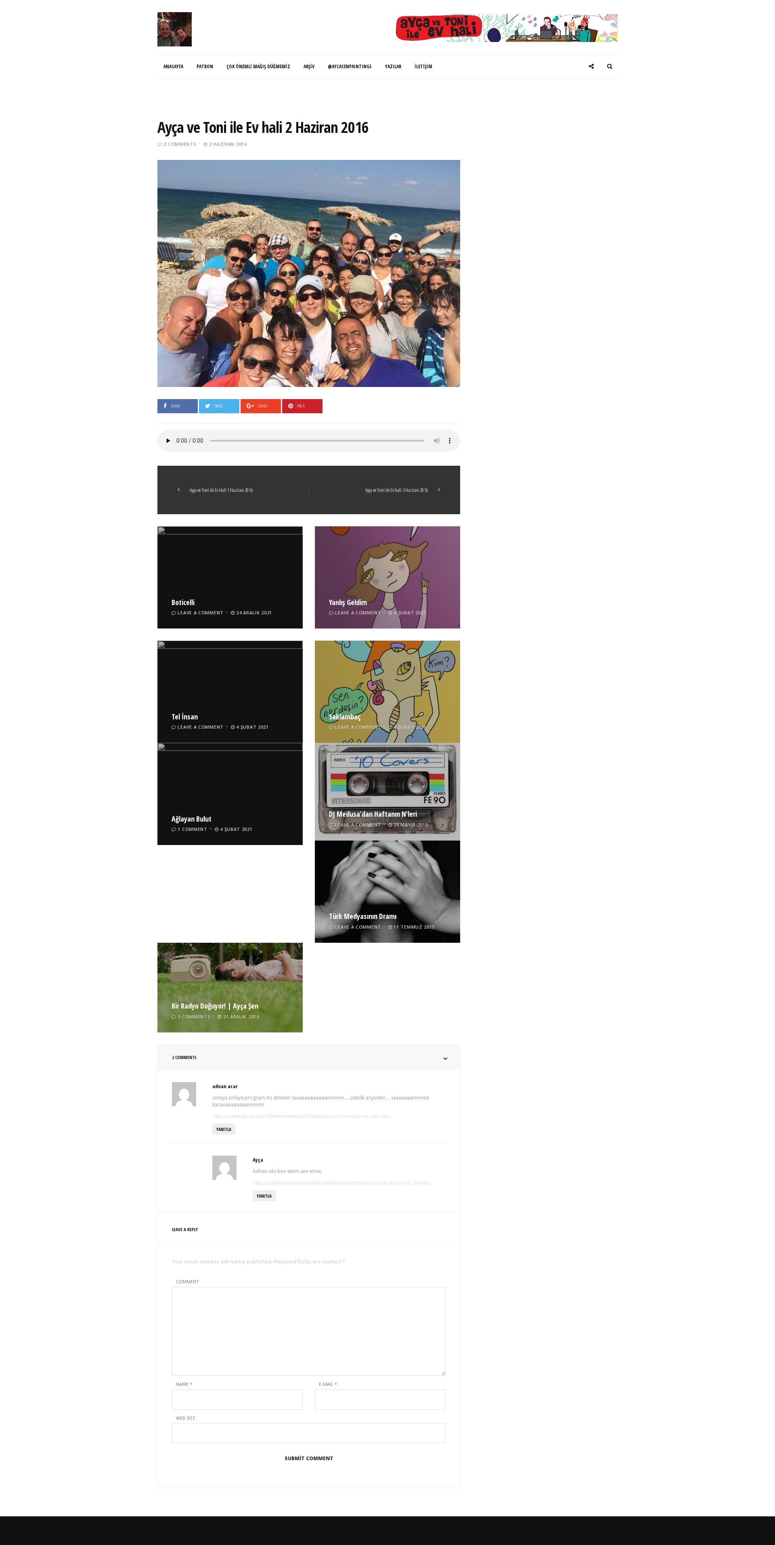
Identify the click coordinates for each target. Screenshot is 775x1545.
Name (184, 1384)
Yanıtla (223, 1129)
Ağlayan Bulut (192, 819)
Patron (205, 66)
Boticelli (183, 602)
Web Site (185, 1418)
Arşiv (309, 66)
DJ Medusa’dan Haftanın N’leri (373, 814)
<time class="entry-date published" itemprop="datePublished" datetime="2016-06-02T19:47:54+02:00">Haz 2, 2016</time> (342, 1183)
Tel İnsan (185, 716)
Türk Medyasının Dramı (362, 916)
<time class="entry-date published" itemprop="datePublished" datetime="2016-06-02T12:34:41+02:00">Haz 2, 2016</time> (301, 1116)
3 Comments (194, 1016)
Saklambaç (344, 716)
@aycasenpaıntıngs (350, 66)
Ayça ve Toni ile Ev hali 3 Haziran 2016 (396, 490)
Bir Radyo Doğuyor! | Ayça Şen (215, 1006)
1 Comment (192, 829)
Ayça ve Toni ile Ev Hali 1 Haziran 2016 (221, 490)
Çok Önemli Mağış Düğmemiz (258, 66)
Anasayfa (173, 66)
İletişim (423, 66)
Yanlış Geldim (348, 602)
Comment (187, 1281)
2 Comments (179, 144)
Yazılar (393, 66)
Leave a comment (201, 613)
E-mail (328, 1384)
